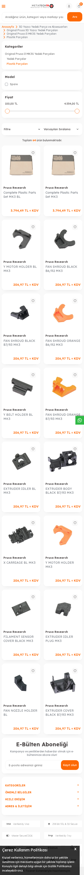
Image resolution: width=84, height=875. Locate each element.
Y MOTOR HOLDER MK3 (59, 565)
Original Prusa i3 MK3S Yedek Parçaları (31, 33)
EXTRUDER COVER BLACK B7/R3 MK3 (59, 713)
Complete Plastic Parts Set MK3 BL (19, 195)
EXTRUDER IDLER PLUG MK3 (59, 639)
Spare (13, 84)
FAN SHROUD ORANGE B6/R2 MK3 (62, 343)
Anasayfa (8, 26)
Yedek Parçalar (16, 58)
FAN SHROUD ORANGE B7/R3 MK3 (62, 417)
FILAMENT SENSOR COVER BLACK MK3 (18, 639)
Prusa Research (14, 187)
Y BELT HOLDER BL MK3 (18, 417)
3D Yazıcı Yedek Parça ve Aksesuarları (43, 26)
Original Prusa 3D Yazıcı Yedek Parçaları (32, 30)
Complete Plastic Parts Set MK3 (61, 195)
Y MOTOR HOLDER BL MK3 (20, 269)
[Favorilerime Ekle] (33, 153)
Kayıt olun (70, 765)
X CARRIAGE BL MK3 (19, 563)
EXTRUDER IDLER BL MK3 (19, 491)
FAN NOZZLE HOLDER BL (20, 713)
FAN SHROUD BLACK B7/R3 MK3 (19, 343)
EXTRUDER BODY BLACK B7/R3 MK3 (59, 491)
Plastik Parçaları (17, 63)
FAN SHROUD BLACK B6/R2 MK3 (61, 269)
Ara (74, 16)
